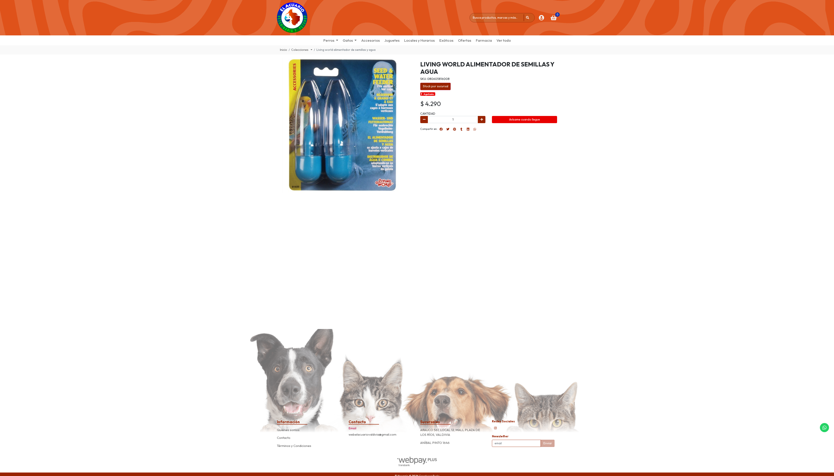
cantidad (427, 114)
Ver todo (503, 40)
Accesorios (370, 40)
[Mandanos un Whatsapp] (824, 427)
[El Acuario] (292, 18)
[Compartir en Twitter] (448, 129)
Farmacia (484, 40)
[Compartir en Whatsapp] (475, 129)
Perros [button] (328, 40)
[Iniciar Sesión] (541, 17)
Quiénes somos (288, 430)
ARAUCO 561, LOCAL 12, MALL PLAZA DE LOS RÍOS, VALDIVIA (450, 432)
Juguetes (392, 40)
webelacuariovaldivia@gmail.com (372, 434)
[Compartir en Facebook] (441, 129)
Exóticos (446, 40)
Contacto (283, 438)
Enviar (547, 443)
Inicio (283, 50)
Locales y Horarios (419, 40)
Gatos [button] (348, 40)
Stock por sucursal (435, 86)
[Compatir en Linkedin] (468, 129)
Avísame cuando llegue (524, 119)
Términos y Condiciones (294, 446)
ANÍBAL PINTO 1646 (435, 443)
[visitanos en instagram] (495, 428)
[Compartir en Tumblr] (461, 129)
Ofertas (464, 40)
